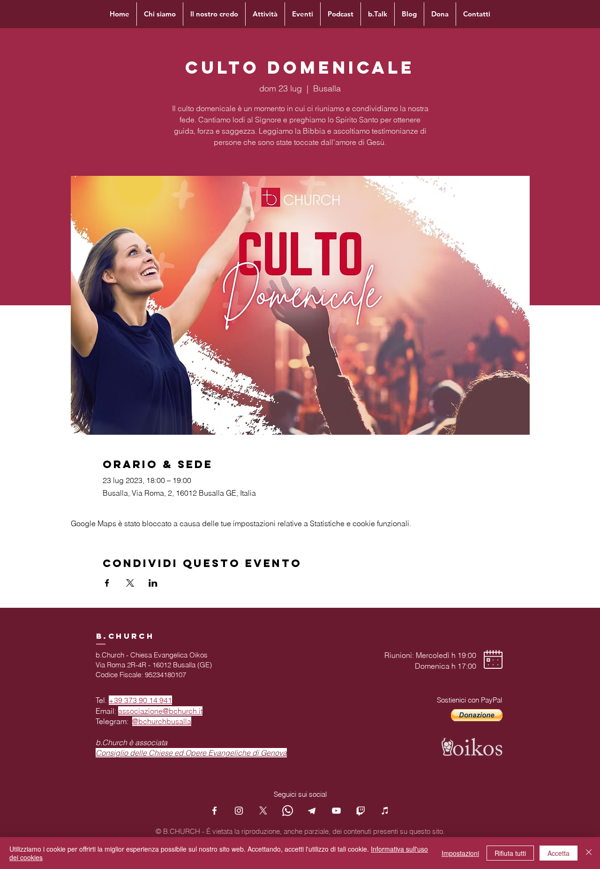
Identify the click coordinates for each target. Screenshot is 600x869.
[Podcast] (385, 810)
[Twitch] (360, 810)
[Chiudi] (588, 853)
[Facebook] (214, 810)
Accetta (559, 853)
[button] (476, 715)
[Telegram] (312, 810)
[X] (263, 810)
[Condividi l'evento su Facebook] (107, 583)
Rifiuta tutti (510, 853)
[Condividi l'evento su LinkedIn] (153, 583)
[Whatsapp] (287, 810)
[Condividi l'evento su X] (130, 583)
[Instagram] (238, 810)
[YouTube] (336, 810)
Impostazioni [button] (460, 853)
